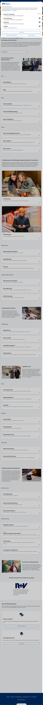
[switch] (40, 18)
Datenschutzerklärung (6, 10)
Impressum (14, 10)
